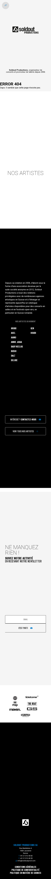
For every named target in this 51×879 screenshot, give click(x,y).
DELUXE (14, 360)
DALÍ (13, 356)
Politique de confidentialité (25, 870)
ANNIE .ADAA (16, 342)
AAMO (13, 337)
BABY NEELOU (17, 347)
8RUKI (13, 328)
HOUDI (33, 333)
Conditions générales (25, 867)
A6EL (13, 333)
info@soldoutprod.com (26, 861)
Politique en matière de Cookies (25, 873)
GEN (32, 328)
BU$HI (13, 351)
